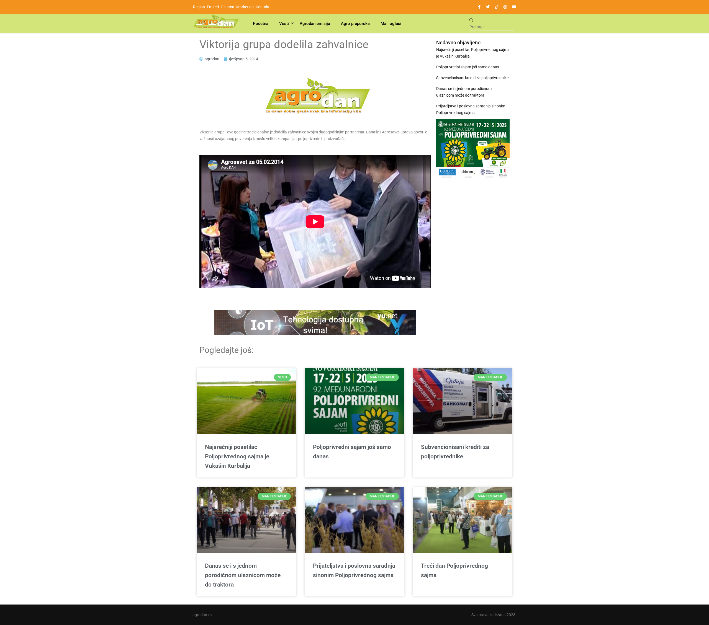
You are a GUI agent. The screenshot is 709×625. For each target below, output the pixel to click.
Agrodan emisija (315, 23)
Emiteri (213, 7)
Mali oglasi (391, 23)
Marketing (245, 7)
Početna (260, 23)
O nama (227, 7)
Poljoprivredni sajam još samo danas (467, 67)
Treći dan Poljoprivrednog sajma (454, 570)
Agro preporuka (355, 23)
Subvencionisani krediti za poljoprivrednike (472, 78)
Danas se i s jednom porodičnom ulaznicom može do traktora (464, 91)
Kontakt (262, 7)
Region (199, 7)
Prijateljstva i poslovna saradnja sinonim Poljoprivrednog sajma (470, 109)
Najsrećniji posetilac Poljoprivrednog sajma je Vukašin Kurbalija (473, 52)
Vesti (284, 23)
